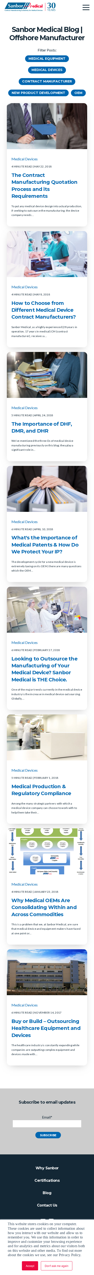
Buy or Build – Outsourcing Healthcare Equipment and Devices (46, 1028)
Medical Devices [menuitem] (47, 70)
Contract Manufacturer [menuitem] (47, 81)
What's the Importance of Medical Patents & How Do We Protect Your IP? (44, 545)
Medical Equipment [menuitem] (47, 59)
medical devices (24, 159)
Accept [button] (30, 1266)
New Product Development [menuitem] (38, 93)
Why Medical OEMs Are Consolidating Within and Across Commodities (44, 907)
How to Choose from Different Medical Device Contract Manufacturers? (43, 310)
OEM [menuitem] (78, 93)
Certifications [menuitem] (47, 1180)
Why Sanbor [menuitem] (47, 1168)
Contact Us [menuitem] (47, 1205)
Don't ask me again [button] (56, 1266)
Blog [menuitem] (47, 1193)
